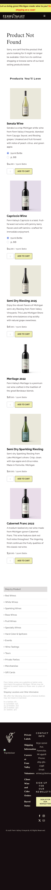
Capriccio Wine (17, 216)
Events (8, 640)
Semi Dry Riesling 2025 (22, 300)
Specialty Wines (13, 627)
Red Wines (10, 595)
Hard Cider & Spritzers (16, 634)
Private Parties (12, 659)
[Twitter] (39, 820)
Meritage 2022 (16, 378)
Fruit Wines (10, 621)
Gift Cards (10, 672)
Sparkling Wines (13, 608)
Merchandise (11, 666)
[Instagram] (44, 816)
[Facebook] (39, 816)
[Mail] (44, 820)
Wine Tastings (12, 647)
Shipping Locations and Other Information (21, 692)
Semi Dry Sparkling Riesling (25, 449)
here (27, 57)
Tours (8, 653)
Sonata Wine (15, 123)
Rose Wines (11, 615)
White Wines (11, 602)
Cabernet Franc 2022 (20, 523)
